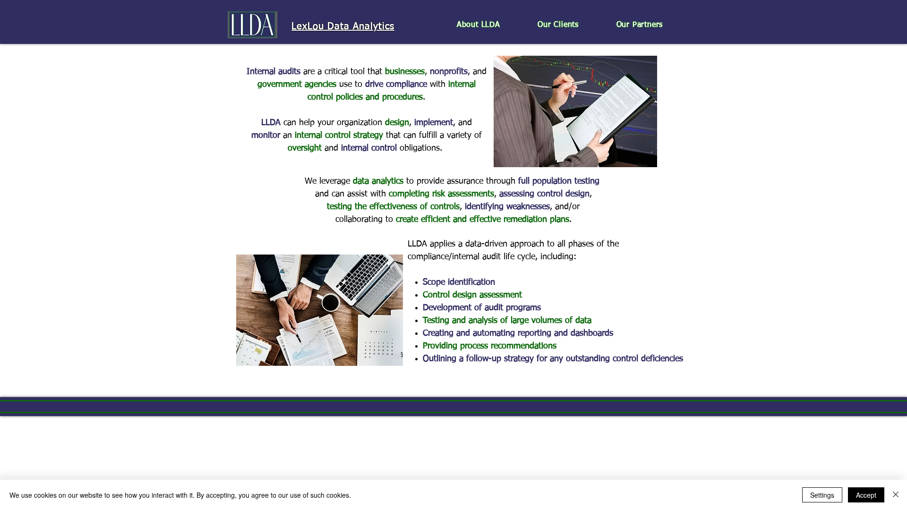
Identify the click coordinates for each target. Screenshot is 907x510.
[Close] (895, 494)
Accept (866, 495)
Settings (822, 495)
